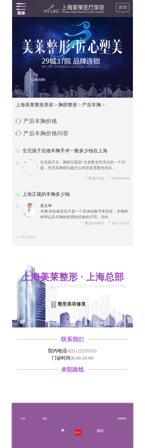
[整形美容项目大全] (21, 8)
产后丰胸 (91, 104)
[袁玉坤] (30, 210)
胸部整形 (67, 104)
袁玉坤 (46, 205)
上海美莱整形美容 (34, 104)
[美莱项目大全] (100, 412)
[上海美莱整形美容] (72, 8)
